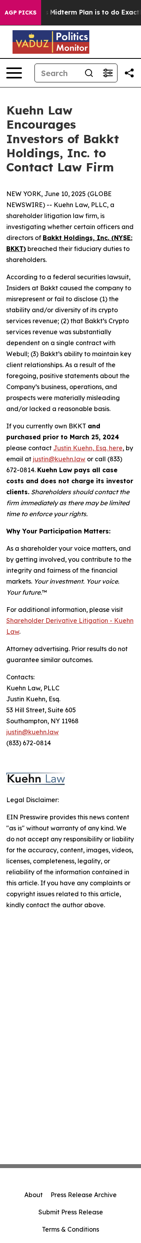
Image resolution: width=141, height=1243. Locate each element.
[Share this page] (129, 73)
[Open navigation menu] (14, 73)
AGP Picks (20, 12)
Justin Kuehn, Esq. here (88, 448)
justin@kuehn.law (59, 459)
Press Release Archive (84, 1195)
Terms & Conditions (70, 1229)
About (33, 1195)
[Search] (89, 73)
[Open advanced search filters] (107, 73)
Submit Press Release (70, 1212)
